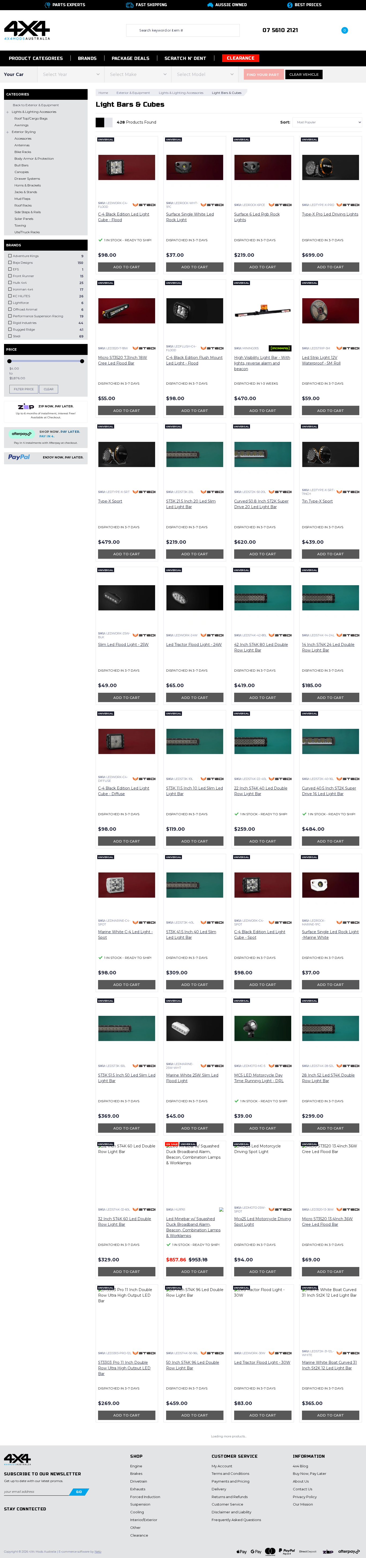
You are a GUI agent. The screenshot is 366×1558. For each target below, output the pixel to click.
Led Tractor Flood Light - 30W (262, 1362)
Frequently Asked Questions (236, 1520)
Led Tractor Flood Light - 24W (194, 644)
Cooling (137, 1512)
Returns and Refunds (230, 1497)
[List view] (108, 122)
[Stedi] (144, 205)
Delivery (219, 1489)
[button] (319, 30)
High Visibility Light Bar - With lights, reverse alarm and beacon (262, 363)
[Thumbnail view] (100, 122)
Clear (49, 389)
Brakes (136, 1473)
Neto (98, 1551)
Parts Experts (69, 5)
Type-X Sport (110, 501)
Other (135, 1527)
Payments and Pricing (230, 1481)
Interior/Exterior (143, 1520)
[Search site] (131, 30)
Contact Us (302, 1489)
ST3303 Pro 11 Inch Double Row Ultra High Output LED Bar (124, 1368)
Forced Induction (145, 1497)
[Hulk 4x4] (221, 1209)
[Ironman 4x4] (280, 348)
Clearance (241, 58)
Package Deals (131, 58)
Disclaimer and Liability (231, 1512)
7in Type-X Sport (317, 501)
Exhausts (137, 1489)
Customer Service (227, 1504)
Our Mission (303, 1504)
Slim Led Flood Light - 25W (123, 644)
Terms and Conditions (230, 1473)
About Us (301, 1481)
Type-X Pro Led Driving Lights (330, 214)
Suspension (140, 1504)
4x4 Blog (300, 1466)
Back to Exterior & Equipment (36, 105)
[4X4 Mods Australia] (27, 30)
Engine (136, 1466)
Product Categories (35, 58)
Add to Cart (126, 267)
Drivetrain (138, 1481)
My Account (222, 1466)
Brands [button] (87, 58)
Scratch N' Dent (186, 58)
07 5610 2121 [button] (280, 30)
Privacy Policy (305, 1497)
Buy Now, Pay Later (309, 1473)
